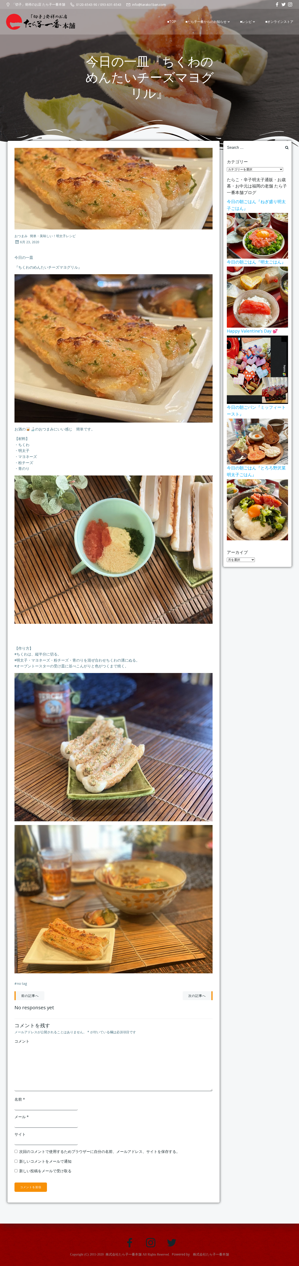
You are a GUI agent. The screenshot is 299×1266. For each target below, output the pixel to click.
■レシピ (246, 22)
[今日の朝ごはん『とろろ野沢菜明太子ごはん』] (257, 509)
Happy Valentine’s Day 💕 (252, 331)
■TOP (171, 22)
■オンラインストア (279, 22)
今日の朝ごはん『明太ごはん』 (256, 262)
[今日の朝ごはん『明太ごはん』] (257, 296)
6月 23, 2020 (29, 242)
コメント (21, 1041)
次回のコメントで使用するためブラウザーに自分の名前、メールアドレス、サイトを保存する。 (99, 1151)
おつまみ (21, 236)
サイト (20, 1134)
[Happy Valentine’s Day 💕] (257, 369)
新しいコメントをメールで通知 (45, 1161)
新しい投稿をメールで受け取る (45, 1170)
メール (21, 1116)
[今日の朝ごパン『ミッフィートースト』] (257, 441)
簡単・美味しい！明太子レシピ (53, 236)
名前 (19, 1099)
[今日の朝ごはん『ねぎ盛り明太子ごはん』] (257, 235)
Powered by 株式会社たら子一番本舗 (200, 1254)
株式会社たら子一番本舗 (124, 1254)
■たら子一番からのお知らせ (206, 22)
